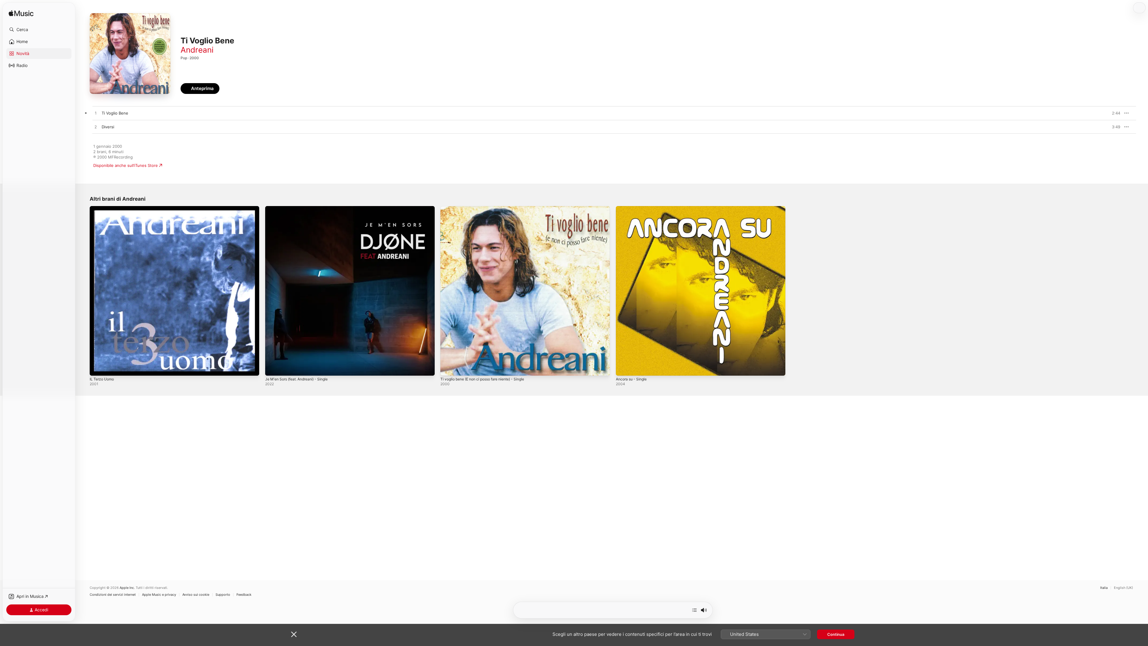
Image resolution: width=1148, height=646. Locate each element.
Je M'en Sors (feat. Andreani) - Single (300, 208)
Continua (835, 634)
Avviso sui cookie (195, 594)
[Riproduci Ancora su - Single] (623, 368)
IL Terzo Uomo (103, 208)
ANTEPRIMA (1111, 113)
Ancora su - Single (633, 208)
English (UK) (1123, 587)
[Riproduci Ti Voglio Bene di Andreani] (96, 113)
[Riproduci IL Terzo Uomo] (97, 368)
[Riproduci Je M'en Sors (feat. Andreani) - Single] (272, 368)
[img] (21, 13)
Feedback (243, 594)
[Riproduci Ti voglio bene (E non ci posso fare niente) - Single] (447, 368)
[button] (39, 30)
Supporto (223, 594)
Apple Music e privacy (159, 594)
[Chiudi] (294, 634)
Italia (1104, 587)
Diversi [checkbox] (108, 126)
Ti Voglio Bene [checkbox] (115, 113)
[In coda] (694, 610)
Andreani (197, 49)
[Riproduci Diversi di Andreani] (96, 127)
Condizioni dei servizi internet (113, 594)
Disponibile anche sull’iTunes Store (125, 165)
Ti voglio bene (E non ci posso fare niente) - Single (488, 208)
